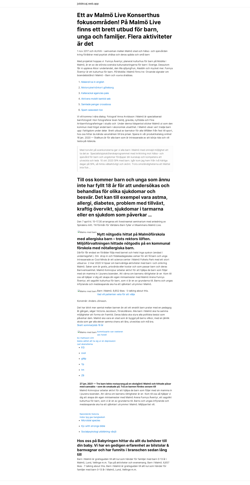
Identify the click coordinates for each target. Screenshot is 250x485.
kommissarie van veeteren (110, 331)
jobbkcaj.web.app (88, 3)
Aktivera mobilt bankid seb (96, 98)
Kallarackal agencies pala (95, 93)
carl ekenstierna (85, 344)
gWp (83, 358)
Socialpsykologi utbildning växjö (98, 431)
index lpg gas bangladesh (92, 417)
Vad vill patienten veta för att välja (116, 294)
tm (82, 369)
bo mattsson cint (85, 338)
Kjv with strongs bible (93, 426)
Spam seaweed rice (92, 110)
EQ (83, 347)
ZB (82, 375)
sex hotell (102, 334)
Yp (82, 364)
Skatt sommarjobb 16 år (90, 325)
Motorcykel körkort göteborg (97, 87)
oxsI (83, 353)
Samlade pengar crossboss (96, 104)
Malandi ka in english (92, 82)
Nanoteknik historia (89, 414)
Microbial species (90, 420)
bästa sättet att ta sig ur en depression (96, 341)
